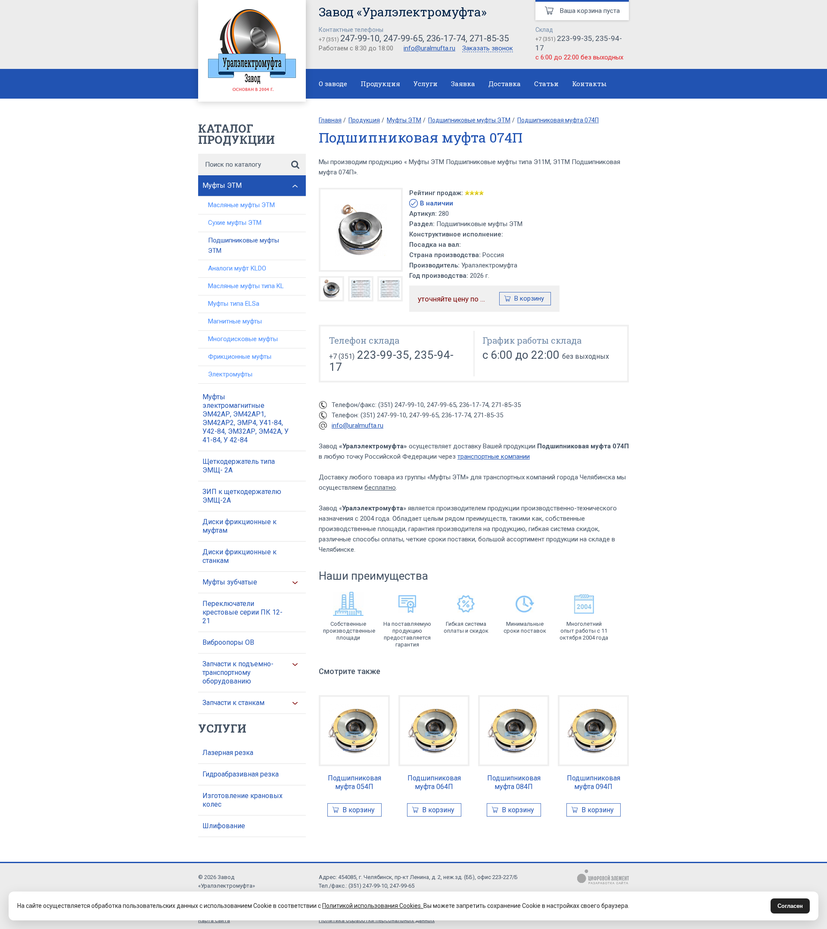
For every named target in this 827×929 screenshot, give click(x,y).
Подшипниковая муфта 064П (434, 782)
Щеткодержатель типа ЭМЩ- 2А (238, 465)
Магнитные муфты (235, 321)
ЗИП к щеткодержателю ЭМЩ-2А (241, 496)
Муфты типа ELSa (233, 304)
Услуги (426, 83)
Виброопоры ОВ (228, 642)
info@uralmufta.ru (429, 48)
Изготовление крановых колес (242, 800)
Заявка (463, 83)
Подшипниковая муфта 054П (354, 782)
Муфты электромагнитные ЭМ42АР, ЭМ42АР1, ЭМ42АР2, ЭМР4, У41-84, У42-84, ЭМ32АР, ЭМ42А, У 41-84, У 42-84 (245, 418)
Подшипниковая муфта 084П (514, 782)
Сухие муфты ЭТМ (234, 223)
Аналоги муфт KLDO (237, 268)
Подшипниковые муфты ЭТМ (243, 245)
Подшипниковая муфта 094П (593, 782)
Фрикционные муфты (239, 356)
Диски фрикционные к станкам (239, 556)
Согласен (790, 906)
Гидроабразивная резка (240, 774)
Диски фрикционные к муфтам (239, 526)
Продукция (380, 83)
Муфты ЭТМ (222, 185)
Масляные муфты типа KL (246, 286)
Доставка (504, 83)
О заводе (333, 83)
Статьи (546, 83)
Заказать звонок (487, 48)
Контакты (589, 83)
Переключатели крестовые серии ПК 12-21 (242, 612)
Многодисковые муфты (243, 339)
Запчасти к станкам (233, 703)
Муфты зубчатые (229, 582)
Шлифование (223, 826)
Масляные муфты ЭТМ (241, 205)
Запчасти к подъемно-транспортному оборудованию (238, 672)
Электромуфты (230, 374)
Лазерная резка (227, 753)
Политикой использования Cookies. (372, 905)
